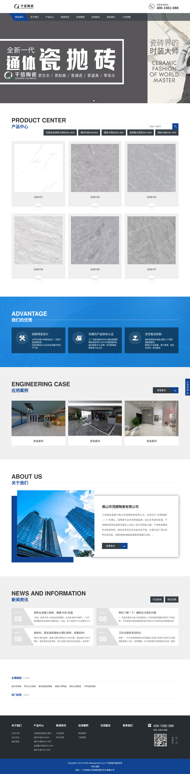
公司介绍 (15, 733)
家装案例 (82, 733)
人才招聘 (126, 16)
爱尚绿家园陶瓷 (45, 686)
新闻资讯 (65, 16)
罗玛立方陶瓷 (30, 686)
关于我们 (34, 16)
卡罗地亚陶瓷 (90, 686)
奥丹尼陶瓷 (16, 686)
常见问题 (171, 599)
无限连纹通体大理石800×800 (60, 132)
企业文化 (15, 737)
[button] (91, 100)
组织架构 (15, 741)
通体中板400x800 (89, 132)
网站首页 (19, 16)
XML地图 (95, 766)
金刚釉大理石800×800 (140, 132)
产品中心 (50, 16)
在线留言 (96, 16)
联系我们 (111, 16)
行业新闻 (157, 599)
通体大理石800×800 (114, 132)
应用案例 (80, 16)
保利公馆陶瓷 (75, 686)
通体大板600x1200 (166, 132)
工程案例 (82, 737)
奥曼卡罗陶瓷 (61, 686)
